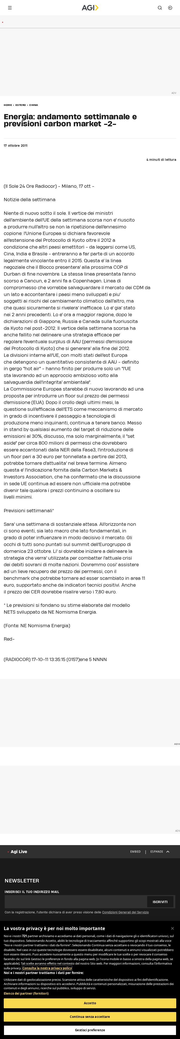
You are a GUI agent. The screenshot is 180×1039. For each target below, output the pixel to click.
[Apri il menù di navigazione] (10, 7)
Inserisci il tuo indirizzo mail (32, 891)
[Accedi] (170, 7)
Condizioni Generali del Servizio (125, 912)
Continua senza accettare (90, 1017)
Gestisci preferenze (90, 1030)
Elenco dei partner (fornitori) (26, 993)
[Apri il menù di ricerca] (160, 7)
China (33, 105)
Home (8, 105)
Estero (20, 105)
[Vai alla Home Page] (90, 7)
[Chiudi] (172, 928)
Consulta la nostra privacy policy (47, 968)
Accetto (90, 1003)
